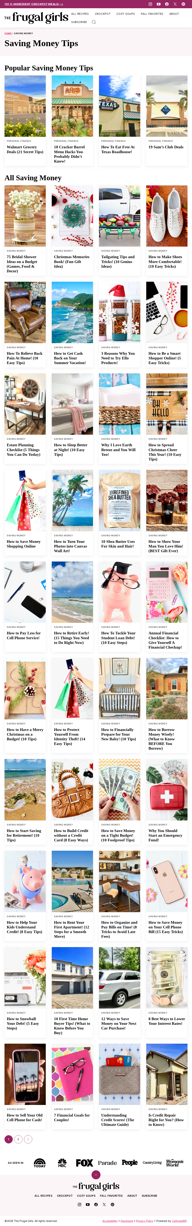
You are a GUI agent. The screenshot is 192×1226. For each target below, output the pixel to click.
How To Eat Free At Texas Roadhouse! (118, 149)
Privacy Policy (144, 1220)
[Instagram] (150, 4)
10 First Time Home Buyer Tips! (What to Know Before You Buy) (72, 1026)
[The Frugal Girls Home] (36, 18)
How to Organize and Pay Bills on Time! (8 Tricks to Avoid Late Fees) (119, 929)
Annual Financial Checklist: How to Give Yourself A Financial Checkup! (165, 640)
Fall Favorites (152, 13)
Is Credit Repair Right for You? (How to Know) (166, 1120)
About (174, 13)
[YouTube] (158, 4)
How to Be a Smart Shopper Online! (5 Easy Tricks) (164, 358)
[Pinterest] (183, 4)
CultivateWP (179, 1220)
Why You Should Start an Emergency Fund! (165, 835)
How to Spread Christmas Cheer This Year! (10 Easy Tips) (165, 452)
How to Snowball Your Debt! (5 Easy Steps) (23, 1023)
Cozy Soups (125, 13)
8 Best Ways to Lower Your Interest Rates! (166, 1021)
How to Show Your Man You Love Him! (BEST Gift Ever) (165, 546)
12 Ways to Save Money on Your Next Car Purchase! (118, 1023)
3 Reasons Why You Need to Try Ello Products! (118, 358)
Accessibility (110, 1220)
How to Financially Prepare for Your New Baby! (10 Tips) (118, 734)
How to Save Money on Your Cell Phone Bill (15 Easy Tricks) (165, 927)
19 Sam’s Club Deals (165, 147)
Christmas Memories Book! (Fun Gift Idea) (71, 261)
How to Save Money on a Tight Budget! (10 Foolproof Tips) (118, 835)
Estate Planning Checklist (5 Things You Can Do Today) (23, 450)
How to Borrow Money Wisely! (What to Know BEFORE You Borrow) (161, 739)
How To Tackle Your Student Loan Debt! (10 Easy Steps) (118, 638)
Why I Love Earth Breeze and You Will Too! (118, 450)
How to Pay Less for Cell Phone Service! (24, 635)
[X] (175, 4)
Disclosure (127, 1220)
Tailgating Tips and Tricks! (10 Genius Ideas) (118, 261)
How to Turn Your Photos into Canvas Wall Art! (70, 546)
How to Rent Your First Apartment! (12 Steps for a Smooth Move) (71, 929)
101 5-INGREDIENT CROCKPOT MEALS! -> (33, 4)
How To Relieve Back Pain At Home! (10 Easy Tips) (25, 358)
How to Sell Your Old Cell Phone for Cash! (25, 1117)
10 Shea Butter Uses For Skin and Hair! (118, 543)
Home (8, 33)
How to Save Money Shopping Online (24, 543)
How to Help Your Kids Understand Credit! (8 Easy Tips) (24, 927)
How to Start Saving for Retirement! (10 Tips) (24, 835)
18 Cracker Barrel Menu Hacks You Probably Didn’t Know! (69, 154)
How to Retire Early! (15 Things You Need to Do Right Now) (71, 638)
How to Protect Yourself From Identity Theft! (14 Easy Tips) (69, 736)
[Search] (94, 22)
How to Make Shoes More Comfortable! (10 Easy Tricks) (165, 261)
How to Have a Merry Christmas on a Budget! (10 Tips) (25, 734)
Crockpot (103, 13)
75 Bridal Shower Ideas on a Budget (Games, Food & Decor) (22, 264)
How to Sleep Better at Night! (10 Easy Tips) (70, 450)
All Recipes (80, 13)
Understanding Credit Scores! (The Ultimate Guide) (117, 1120)
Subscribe (79, 22)
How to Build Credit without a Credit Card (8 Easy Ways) (71, 835)
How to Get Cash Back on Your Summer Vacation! (70, 358)
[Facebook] (167, 4)
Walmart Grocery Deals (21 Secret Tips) (25, 149)
